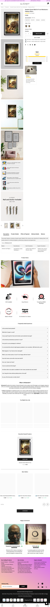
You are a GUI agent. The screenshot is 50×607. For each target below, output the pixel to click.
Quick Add (25, 459)
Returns (43, 234)
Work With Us (42, 593)
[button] (1, 225)
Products (7, 7)
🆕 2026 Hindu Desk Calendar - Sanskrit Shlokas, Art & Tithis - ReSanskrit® (42, 496)
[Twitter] (27, 44)
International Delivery (27, 596)
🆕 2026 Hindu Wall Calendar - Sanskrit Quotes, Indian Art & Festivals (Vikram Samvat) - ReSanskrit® (24, 496)
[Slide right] (47, 504)
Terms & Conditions (17, 593)
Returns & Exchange (25, 593)
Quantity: (27, 31)
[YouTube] (42, 587)
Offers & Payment (25, 234)
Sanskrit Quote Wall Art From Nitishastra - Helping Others (25, 462)
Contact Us (37, 593)
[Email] (32, 44)
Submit (23, 586)
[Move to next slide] (48, 539)
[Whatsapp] (34, 44)
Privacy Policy (9, 593)
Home (2, 7)
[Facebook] (25, 44)
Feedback (32, 593)
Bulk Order (4, 593)
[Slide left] (44, 504)
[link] (8, 299)
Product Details (15, 234)
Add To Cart (39, 33)
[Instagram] (42, 583)
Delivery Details (35, 234)
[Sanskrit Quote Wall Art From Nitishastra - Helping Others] (25, 447)
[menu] (2, 3)
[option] (6, 225)
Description (6, 234)
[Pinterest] (30, 44)
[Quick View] (31, 441)
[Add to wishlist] (47, 33)
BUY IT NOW (37, 37)
